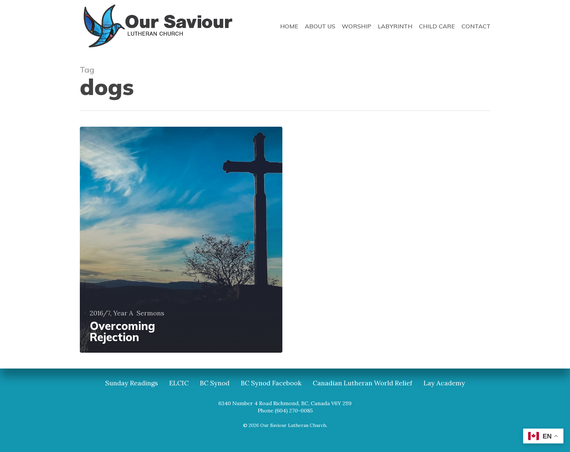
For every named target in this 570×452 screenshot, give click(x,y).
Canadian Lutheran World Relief (362, 383)
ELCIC (179, 383)
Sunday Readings (131, 383)
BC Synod (215, 383)
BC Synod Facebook (271, 383)
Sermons (150, 313)
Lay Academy (444, 383)
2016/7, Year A (111, 313)
